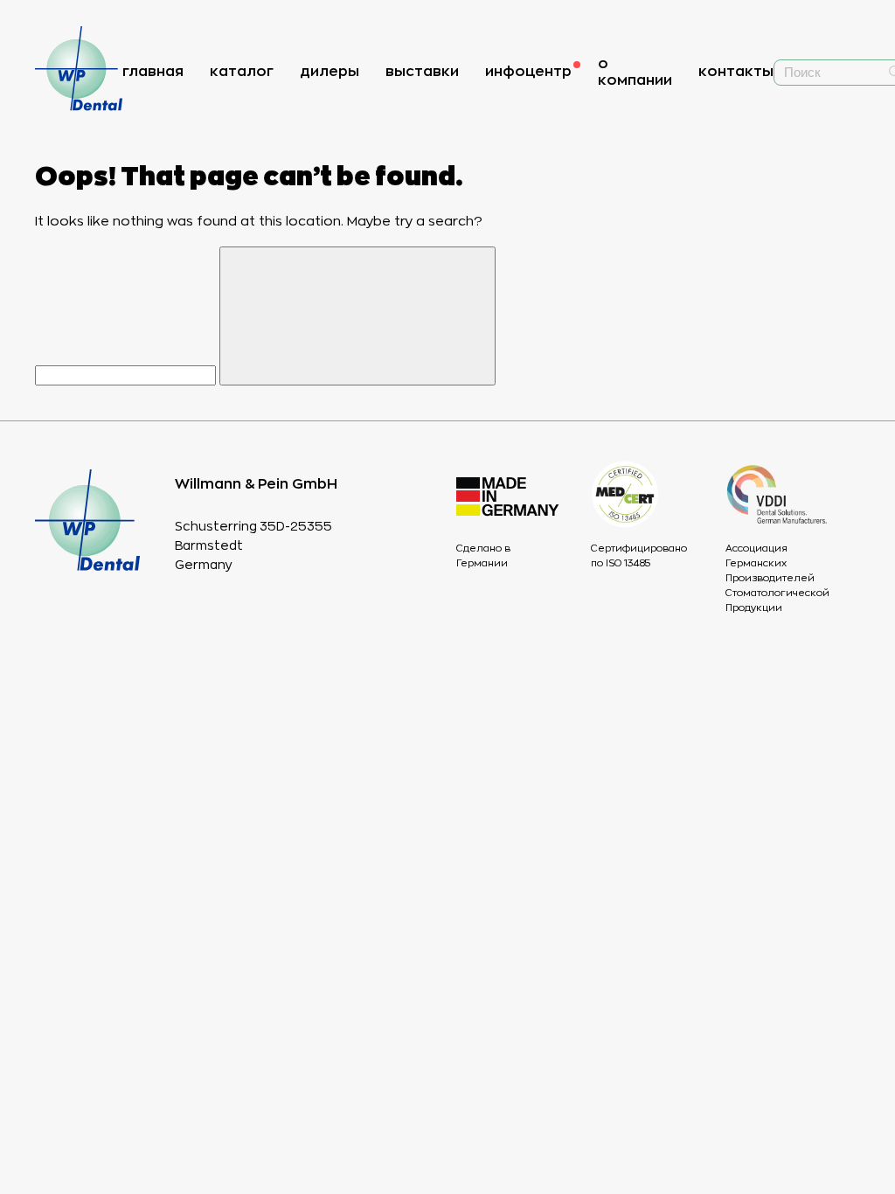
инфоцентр (528, 72)
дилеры (329, 72)
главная (153, 72)
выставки (422, 72)
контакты (736, 72)
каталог (242, 72)
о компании (635, 72)
